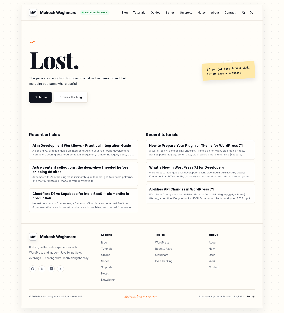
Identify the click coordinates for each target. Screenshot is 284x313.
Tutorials (139, 12)
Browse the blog (71, 97)
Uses (212, 254)
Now (212, 248)
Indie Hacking (164, 261)
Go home (41, 97)
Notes (202, 12)
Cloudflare (161, 254)
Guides (155, 12)
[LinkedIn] (51, 268)
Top (249, 296)
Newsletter (108, 279)
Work (212, 261)
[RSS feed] (60, 268)
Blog (125, 12)
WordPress (162, 242)
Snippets (186, 12)
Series (170, 12)
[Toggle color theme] (251, 12)
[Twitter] (41, 268)
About (215, 12)
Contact (230, 12)
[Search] (243, 12)
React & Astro (163, 248)
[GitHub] (32, 268)
